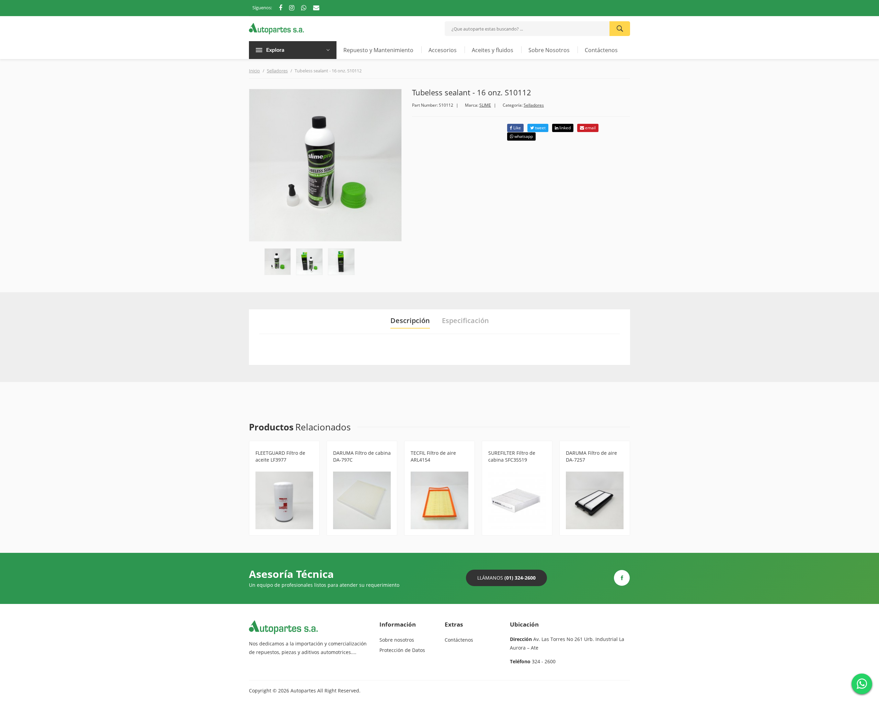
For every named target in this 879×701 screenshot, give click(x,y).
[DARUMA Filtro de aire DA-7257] (595, 500)
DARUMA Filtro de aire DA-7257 (591, 456)
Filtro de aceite (271, 468)
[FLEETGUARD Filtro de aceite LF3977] (284, 500)
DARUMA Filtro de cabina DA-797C (362, 456)
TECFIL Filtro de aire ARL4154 (433, 456)
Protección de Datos (402, 650)
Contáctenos (601, 50)
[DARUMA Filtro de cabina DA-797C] (362, 500)
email (590, 128)
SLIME (485, 105)
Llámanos (506, 577)
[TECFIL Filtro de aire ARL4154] (439, 500)
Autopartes (303, 690)
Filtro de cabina (350, 468)
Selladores (277, 71)
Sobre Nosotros (549, 50)
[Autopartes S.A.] (276, 28)
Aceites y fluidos (492, 50)
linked (564, 128)
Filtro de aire (425, 468)
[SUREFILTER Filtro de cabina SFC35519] (517, 500)
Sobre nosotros (396, 640)
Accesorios (443, 50)
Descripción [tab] (410, 320)
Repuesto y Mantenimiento (378, 50)
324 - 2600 (544, 661)
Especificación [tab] (465, 320)
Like (516, 128)
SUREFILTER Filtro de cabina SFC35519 (511, 456)
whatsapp (523, 136)
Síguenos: (262, 7)
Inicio (254, 71)
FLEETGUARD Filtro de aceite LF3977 (280, 456)
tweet (540, 128)
